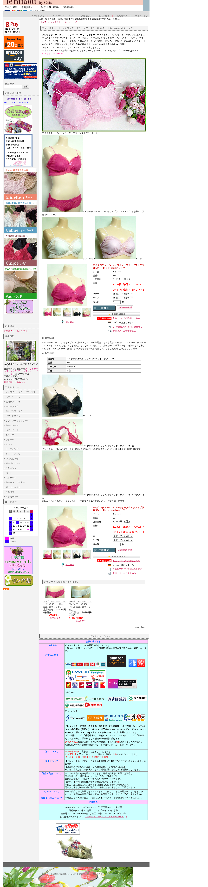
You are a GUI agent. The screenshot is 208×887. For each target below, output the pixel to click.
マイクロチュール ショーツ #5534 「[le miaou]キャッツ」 (54, 604)
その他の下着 (12, 458)
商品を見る (55, 618)
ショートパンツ (13, 454)
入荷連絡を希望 (125, 307)
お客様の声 (122, 15)
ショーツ (10, 439)
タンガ (9, 444)
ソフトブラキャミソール (17, 420)
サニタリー (11, 492)
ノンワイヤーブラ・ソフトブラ (20, 392)
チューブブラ (12, 406)
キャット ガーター (15, 482)
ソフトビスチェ (13, 416)
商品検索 (10, 83)
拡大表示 (70, 322)
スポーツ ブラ (13, 397)
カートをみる (38, 15)
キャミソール (12, 425)
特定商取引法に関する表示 (91, 874)
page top (139, 627)
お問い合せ (104, 15)
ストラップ (11, 477)
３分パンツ (11, 468)
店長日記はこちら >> (14, 382)
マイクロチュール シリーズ (63, 22)
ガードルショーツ (14, 463)
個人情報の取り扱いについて (63, 874)
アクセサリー (12, 496)
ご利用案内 (86, 15)
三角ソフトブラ (13, 401)
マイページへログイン (62, 15)
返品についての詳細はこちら (126, 318)
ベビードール (12, 430)
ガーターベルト (13, 487)
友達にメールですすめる (124, 331)
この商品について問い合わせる (127, 326)
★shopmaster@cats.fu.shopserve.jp (106, 816)
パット (9, 473)
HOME (43, 22)
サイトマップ (141, 15)
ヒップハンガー (13, 449)
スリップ (10, 435)
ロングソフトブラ (14, 411)
